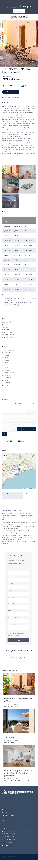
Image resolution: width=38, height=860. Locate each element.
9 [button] (14, 61)
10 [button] (16, 61)
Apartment (9, 704)
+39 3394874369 (17, 563)
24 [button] (16, 63)
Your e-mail (11, 583)
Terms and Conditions (8, 815)
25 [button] (17, 63)
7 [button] (11, 61)
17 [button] (27, 61)
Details (6, 319)
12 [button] (19, 61)
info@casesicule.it (9, 842)
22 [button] (36, 61)
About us (4, 812)
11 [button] (17, 61)
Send (18, 640)
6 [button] (9, 61)
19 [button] (31, 61)
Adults (9, 610)
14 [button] (22, 61)
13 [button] (21, 61)
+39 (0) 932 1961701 (18, 560)
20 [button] (32, 61)
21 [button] (34, 61)
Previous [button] (2, 44)
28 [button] (22, 63)
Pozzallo (5, 76)
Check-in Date (11, 597)
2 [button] (2, 61)
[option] (19, 43)
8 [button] (12, 61)
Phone (9, 590)
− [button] (4, 458)
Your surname (11, 577)
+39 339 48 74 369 (9, 837)
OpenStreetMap (32, 488)
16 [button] (26, 61)
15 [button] (24, 61)
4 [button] (6, 61)
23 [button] (14, 63)
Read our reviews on (12, 7)
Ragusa (11, 76)
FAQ (3, 821)
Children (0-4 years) (13, 617)
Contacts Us (11, 92)
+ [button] (4, 455)
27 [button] (21, 63)
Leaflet (25, 488)
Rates (6, 212)
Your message (11, 624)
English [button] (19, 11)
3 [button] (4, 61)
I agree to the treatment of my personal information (16, 634)
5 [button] (7, 61)
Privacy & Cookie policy (8, 818)
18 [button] (29, 61)
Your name (10, 570)
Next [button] (35, 44)
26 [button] (19, 63)
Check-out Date (12, 604)
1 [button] (1, 61)
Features (7, 347)
